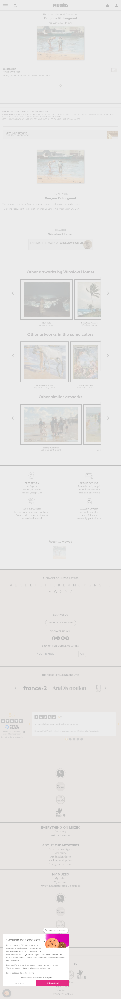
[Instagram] (58, 640)
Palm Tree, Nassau (89, 324)
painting (22, 204)
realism (71, 204)
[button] (6, 993)
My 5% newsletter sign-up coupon (61, 886)
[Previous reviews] (29, 724)
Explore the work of (56, 243)
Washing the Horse (44, 387)
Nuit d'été (46, 324)
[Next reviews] (118, 724)
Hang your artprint (60, 864)
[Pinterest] (62, 640)
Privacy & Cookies (62, 994)
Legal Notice (62, 986)
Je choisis (19, 983)
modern (39, 204)
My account (60, 882)
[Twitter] (67, 640)
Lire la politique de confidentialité (20, 973)
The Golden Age (85, 387)
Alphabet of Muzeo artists (60, 578)
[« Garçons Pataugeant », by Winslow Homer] (59, 552)
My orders (60, 878)
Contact (62, 990)
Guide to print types (60, 849)
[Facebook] (53, 640)
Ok (82, 654)
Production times (60, 857)
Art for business (60, 835)
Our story (60, 831)
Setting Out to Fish (51, 449)
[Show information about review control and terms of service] (24, 732)
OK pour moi (53, 983)
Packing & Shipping (60, 860)
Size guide (60, 853)
